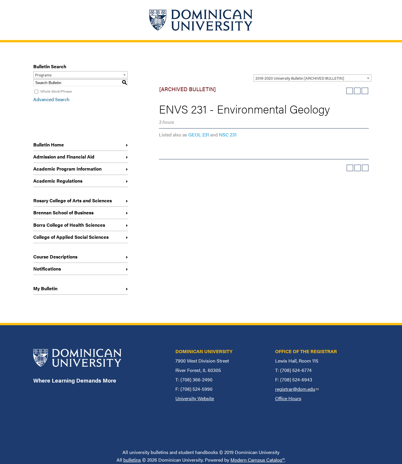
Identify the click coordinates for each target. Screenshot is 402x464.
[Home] (201, 20)
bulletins (132, 459)
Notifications (47, 268)
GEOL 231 (198, 134)
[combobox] (312, 77)
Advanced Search (51, 99)
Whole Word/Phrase (56, 91)
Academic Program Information (67, 168)
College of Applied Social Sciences (71, 236)
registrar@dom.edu (297, 388)
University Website (194, 398)
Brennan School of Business (63, 212)
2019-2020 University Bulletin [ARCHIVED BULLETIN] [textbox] (299, 78)
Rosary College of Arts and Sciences (72, 200)
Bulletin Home (48, 144)
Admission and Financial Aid (63, 156)
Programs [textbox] (43, 75)
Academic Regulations (57, 180)
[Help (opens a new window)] (365, 91)
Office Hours (288, 398)
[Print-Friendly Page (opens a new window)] (357, 91)
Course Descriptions (55, 256)
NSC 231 (228, 134)
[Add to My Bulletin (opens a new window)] (349, 91)
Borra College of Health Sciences (69, 224)
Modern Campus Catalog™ (257, 459)
